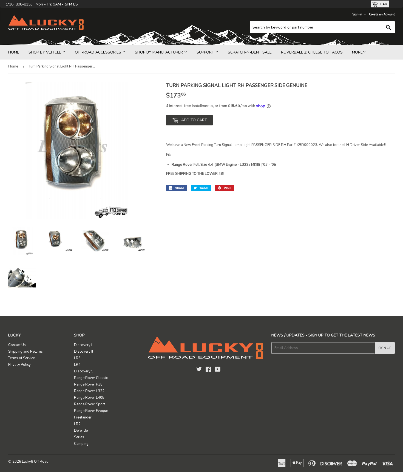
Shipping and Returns (25, 351)
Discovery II (83, 351)
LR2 (77, 424)
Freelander (83, 417)
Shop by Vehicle (45, 52)
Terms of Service (21, 358)
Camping (81, 443)
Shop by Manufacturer (159, 52)
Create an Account (382, 14)
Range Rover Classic (91, 377)
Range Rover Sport (89, 404)
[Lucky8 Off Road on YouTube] (217, 370)
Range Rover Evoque (91, 410)
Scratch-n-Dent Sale (250, 52)
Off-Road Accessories (98, 52)
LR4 (77, 364)
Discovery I (83, 344)
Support (206, 52)
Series (79, 437)
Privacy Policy (19, 364)
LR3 (77, 358)
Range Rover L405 (89, 397)
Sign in (357, 14)
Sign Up (384, 348)
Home (13, 52)
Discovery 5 (83, 371)
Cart (384, 4)
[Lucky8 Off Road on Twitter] (199, 370)
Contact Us (17, 344)
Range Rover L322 (89, 391)
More (357, 52)
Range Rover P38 (88, 384)
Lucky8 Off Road (35, 461)
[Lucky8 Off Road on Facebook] (208, 370)
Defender (81, 430)
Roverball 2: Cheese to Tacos (312, 52)
